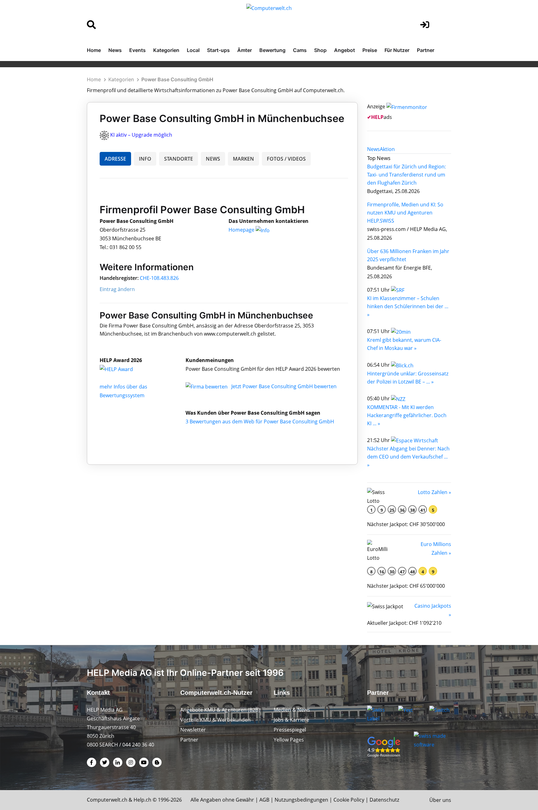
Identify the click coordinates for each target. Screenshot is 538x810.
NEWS (213, 158)
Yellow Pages (289, 739)
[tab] (373, 149)
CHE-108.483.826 (159, 278)
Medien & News (292, 709)
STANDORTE (178, 158)
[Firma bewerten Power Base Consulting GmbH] (207, 386)
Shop (320, 50)
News (115, 50)
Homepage (242, 229)
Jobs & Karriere (291, 719)
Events (137, 50)
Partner (425, 50)
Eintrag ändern (117, 289)
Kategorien (166, 50)
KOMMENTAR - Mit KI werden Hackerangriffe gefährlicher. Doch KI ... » (406, 415)
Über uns (440, 800)
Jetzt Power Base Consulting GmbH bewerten (284, 386)
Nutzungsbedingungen (301, 799)
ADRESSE (115, 158)
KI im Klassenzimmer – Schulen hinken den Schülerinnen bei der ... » (407, 306)
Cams (300, 50)
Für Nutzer (397, 50)
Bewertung (272, 50)
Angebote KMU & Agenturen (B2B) (220, 709)
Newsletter (193, 729)
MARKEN (243, 158)
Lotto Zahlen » (434, 492)
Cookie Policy (348, 799)
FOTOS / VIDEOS (286, 158)
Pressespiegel (290, 729)
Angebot (344, 50)
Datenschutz (384, 799)
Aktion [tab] (387, 149)
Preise (369, 50)
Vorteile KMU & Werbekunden (215, 719)
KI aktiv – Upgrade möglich (141, 134)
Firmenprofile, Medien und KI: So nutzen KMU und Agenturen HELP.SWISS (405, 212)
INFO (145, 158)
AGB (264, 799)
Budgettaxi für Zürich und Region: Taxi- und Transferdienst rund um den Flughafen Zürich (406, 174)
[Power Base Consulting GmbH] (123, 368)
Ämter (244, 50)
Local (193, 50)
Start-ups (218, 50)
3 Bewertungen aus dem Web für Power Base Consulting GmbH (260, 421)
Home (94, 50)
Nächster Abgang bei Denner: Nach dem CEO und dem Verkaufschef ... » (408, 456)
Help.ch (142, 799)
